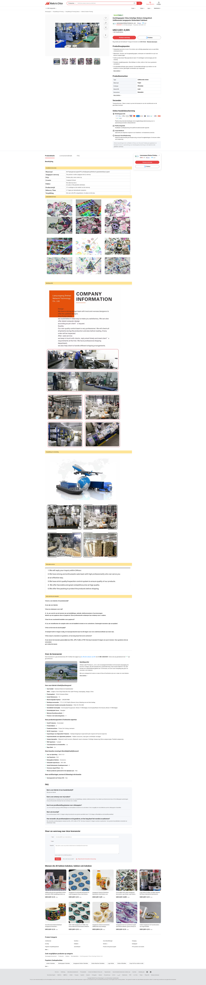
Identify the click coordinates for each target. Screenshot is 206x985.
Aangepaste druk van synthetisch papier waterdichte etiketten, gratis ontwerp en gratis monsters (126, 926)
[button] (134, 3)
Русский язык (107, 975)
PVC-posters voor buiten (138, 946)
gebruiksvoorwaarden (171, 979)
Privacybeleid (83, 972)
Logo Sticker (111, 963)
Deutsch (88, 975)
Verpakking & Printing (58, 11)
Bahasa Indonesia (155, 975)
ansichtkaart (77, 946)
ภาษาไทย (135, 975)
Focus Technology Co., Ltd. (101, 978)
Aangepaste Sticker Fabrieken (80, 963)
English (53, 975)
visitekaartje (48, 941)
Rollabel (76, 943)
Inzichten (134, 972)
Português (94, 975)
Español (82, 975)
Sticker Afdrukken (121, 963)
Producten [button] (71, 3)
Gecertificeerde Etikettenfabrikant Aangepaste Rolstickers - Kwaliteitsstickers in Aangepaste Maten (55, 926)
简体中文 (59, 975)
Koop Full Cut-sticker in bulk (136, 963)
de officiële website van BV (88, 657)
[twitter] (150, 972)
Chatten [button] (150, 37)
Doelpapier (134, 943)
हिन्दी (130, 975)
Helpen (142, 8)
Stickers (105, 943)
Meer (46, 966)
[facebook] (147, 972)
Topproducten (107, 972)
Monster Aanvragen (152, 41)
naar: (52, 841)
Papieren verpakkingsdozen (52, 946)
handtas (76, 941)
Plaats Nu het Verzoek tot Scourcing (86, 859)
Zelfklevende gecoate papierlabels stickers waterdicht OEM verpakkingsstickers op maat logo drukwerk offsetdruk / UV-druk (55, 894)
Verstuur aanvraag (124, 37)
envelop (47, 943)
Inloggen (159, 4)
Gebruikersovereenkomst (72, 972)
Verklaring (63, 972)
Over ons (57, 972)
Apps (148, 8)
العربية (118, 975)
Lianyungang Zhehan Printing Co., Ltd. (126, 23)
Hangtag (134, 941)
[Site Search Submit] (139, 3)
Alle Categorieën (51, 8)
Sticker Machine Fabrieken (97, 963)
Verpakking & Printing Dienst (72, 11)
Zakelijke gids (141, 972)
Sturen (58, 859)
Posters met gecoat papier (109, 946)
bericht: (52, 845)
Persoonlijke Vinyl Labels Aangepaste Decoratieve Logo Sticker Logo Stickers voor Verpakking (125, 894)
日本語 (71, 975)
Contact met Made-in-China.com (95, 972)
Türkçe (141, 975)
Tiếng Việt (147, 975)
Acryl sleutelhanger (107, 941)
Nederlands (124, 975)
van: (53, 837)
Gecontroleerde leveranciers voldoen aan (121, 972)
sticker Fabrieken (50, 963)
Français (76, 975)
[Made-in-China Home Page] (54, 3)
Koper (132, 8)
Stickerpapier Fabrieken (64, 963)
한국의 (113, 975)
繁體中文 (65, 975)
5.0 (142, 157)
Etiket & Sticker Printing (87, 11)
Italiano (100, 975)
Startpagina (48, 11)
